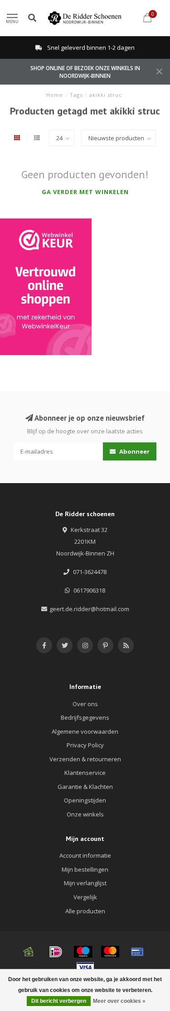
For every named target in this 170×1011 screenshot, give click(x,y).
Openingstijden (85, 800)
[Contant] (28, 952)
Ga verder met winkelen (85, 192)
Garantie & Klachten (85, 787)
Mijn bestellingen (85, 869)
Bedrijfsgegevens (85, 717)
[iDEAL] (55, 952)
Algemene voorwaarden (85, 731)
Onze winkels (85, 814)
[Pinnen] (137, 952)
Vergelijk (85, 897)
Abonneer (134, 451)
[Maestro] (83, 952)
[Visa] (85, 967)
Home (54, 94)
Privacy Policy (85, 745)
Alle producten (85, 911)
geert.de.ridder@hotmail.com (89, 609)
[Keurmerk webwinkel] (46, 286)
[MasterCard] (110, 952)
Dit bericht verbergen (58, 1001)
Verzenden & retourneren (85, 759)
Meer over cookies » (119, 1001)
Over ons (85, 704)
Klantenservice (85, 773)
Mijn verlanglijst (85, 883)
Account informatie (85, 855)
